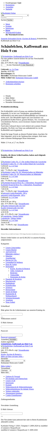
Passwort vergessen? (8, 337)
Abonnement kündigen (14, 393)
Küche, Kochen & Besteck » (11, 354)
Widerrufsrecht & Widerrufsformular (19, 387)
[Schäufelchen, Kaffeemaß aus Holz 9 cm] (17, 56)
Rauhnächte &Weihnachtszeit (11, 295)
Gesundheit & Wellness (14, 262)
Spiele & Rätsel (11, 292)
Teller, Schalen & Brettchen (16, 272)
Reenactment (10, 290)
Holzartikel (10, 267)
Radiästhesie (10, 283)
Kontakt (9, 26)
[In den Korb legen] (2, 317)
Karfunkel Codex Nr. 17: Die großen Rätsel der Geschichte (22, 164)
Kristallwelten (11, 285)
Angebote (9, 300)
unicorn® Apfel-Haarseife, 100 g (13, 195)
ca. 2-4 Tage (13, 69)
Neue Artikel (10, 302)
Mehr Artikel (5, 366)
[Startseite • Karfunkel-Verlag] (8, 13)
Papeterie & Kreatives (14, 279)
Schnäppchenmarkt (13, 298)
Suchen (9, 20)
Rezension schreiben (13, 84)
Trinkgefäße (14, 275)
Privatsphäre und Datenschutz (16, 379)
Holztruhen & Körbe (17, 277)
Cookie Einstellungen (13, 395)
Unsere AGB (10, 381)
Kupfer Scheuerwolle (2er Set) (12, 208)
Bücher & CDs (11, 260)
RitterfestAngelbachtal (10, 257)
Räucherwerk (10, 281)
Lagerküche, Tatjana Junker (11, 218)
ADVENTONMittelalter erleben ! (13, 253)
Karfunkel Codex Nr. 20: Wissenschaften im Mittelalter (21, 174)
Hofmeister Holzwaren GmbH (27, 78)
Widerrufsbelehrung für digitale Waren (20, 389)
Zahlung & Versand (13, 376)
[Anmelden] (2, 416)
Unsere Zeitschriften (13, 248)
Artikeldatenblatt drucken (15, 82)
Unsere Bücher (11, 250)
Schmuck (9, 288)
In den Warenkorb (27, 65)
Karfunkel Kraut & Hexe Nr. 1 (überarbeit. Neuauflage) (21, 185)
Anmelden (13, 339)
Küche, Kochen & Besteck (20, 269)
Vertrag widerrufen (12, 391)
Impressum (10, 28)
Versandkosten (23, 63)
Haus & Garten (11, 264)
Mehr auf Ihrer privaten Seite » (12, 356)
